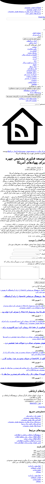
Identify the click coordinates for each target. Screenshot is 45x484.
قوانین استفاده (36, 468)
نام (43, 250)
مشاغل (38, 472)
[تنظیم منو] (44, 29)
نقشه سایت (37, 470)
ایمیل (42, 254)
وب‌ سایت (41, 258)
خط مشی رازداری (34, 466)
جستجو (42, 104)
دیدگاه (42, 279)
